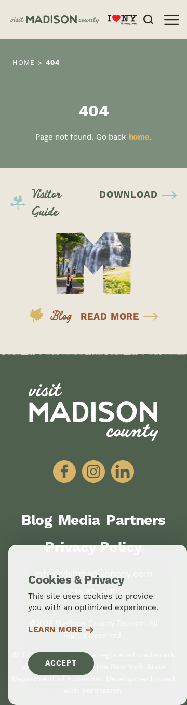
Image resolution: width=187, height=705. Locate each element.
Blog (36, 521)
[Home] (54, 20)
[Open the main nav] (171, 19)
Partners (136, 521)
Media (79, 521)
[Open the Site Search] (148, 19)
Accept (60, 663)
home (139, 137)
